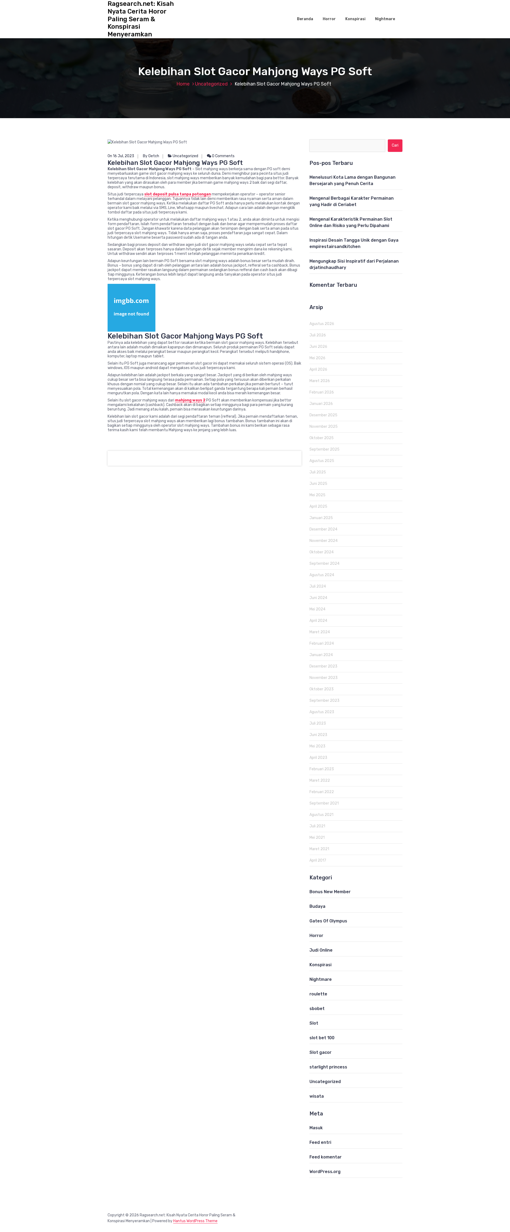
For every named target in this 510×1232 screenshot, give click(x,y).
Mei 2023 (317, 746)
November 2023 (323, 677)
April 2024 (318, 620)
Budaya (317, 906)
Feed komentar (325, 1157)
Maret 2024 (319, 632)
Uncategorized (211, 84)
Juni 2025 (318, 483)
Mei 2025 (317, 495)
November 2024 (323, 540)
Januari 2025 (321, 518)
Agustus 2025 (321, 461)
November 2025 (323, 426)
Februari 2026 (321, 392)
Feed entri (320, 1142)
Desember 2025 (323, 415)
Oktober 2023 (321, 689)
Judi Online (321, 950)
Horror (329, 19)
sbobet (317, 1008)
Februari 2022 (321, 792)
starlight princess (328, 1067)
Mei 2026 (317, 358)
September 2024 (324, 563)
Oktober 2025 (321, 438)
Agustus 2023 (321, 712)
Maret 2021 (319, 849)
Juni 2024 (318, 598)
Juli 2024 (317, 586)
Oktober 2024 (321, 552)
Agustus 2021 (321, 814)
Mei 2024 (317, 609)
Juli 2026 (317, 335)
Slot (313, 1023)
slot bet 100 (321, 1037)
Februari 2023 (321, 769)
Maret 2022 (319, 780)
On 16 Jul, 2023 (121, 156)
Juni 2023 (318, 735)
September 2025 (324, 449)
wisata (316, 1096)
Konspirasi (355, 19)
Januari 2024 (321, 655)
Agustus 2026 (321, 324)
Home (183, 84)
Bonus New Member (330, 891)
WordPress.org (325, 1171)
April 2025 (318, 506)
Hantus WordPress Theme (195, 1221)
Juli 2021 (317, 826)
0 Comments (223, 156)
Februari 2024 (321, 643)
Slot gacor (320, 1052)
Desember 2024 (323, 529)
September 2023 (324, 700)
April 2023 (318, 757)
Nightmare (385, 19)
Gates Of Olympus (328, 920)
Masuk (316, 1127)
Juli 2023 (317, 723)
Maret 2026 (319, 381)
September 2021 (324, 803)
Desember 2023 (323, 666)
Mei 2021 (317, 837)
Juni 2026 (318, 346)
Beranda (305, 19)
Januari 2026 (321, 403)
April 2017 (317, 860)
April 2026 (318, 369)
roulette (318, 993)
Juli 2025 (317, 472)
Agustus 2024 (321, 575)
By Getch (151, 156)
